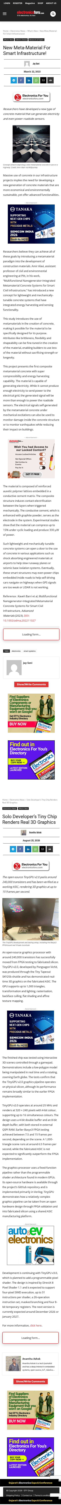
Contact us (27, 1495)
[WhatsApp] (36, 80)
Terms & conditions (43, 1495)
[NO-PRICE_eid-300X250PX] (31, 732)
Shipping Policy (13, 1495)
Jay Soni (36, 63)
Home (5, 31)
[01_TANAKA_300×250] (31, 242)
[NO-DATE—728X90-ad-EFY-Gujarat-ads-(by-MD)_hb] (30, 1503)
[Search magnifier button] (53, 13)
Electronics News (17, 31)
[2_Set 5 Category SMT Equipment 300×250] (31, 778)
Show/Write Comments (31, 684)
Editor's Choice (21, 39)
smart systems (30, 651)
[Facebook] (21, 80)
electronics (16, 651)
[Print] (50, 80)
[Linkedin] (29, 80)
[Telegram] (14, 80)
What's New (32, 31)
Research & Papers (36, 39)
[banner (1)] (31, 477)
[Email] (43, 80)
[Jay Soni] (27, 63)
